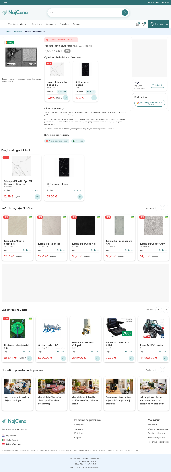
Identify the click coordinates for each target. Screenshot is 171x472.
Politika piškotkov (156, 433)
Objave (76, 24)
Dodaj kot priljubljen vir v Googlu (151, 103)
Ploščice (18, 31)
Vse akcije (150, 208)
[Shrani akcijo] (65, 97)
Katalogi (50, 24)
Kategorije (15, 24)
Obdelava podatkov (158, 429)
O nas (4, 2)
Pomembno (161, 24)
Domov (8, 31)
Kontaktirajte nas (156, 437)
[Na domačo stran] (14, 421)
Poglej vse (150, 370)
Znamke (64, 24)
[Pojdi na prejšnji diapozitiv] (159, 208)
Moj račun (153, 424)
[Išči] (125, 12)
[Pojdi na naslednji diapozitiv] (166, 208)
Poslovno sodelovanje (158, 441)
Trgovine (36, 24)
